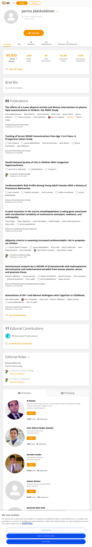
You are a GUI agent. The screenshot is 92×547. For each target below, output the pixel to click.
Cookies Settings (46, 530)
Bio (19, 44)
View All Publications (17, 315)
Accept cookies (46, 541)
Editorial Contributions (67, 43)
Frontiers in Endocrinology (22, 370)
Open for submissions (17, 373)
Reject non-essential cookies (46, 536)
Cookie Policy (27, 523)
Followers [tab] (24, 393)
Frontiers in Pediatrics (20, 379)
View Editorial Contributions (20, 343)
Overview (7, 44)
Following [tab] (67, 393)
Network (30, 43)
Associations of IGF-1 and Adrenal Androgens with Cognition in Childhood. (45, 295)
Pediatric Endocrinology (13, 366)
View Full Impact (16, 69)
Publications (46, 43)
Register (35, 3)
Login (22, 3)
